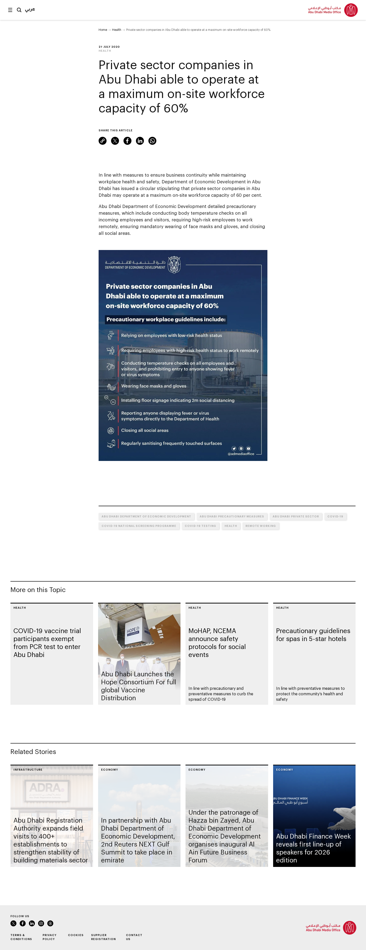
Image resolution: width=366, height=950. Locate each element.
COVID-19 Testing (200, 525)
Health (116, 29)
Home (103, 29)
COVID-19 (335, 516)
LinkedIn (140, 141)
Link (103, 141)
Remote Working (260, 525)
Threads (50, 923)
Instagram (41, 923)
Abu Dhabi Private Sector (296, 516)
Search (19, 9)
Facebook (127, 141)
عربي (30, 8)
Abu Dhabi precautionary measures (232, 516)
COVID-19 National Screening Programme (139, 525)
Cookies (76, 935)
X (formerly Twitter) (115, 141)
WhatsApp (152, 141)
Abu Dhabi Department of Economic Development (146, 516)
